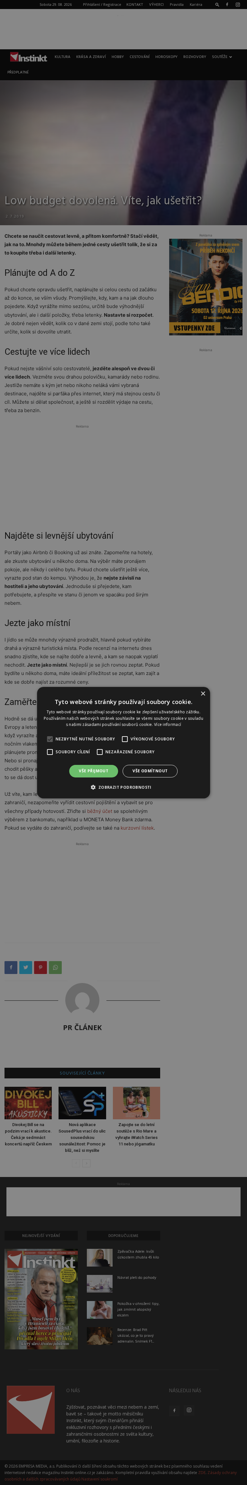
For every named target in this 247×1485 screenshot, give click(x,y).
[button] (123, 787)
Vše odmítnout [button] (150, 771)
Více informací (167, 724)
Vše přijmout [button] (93, 771)
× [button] (202, 693)
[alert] (123, 742)
